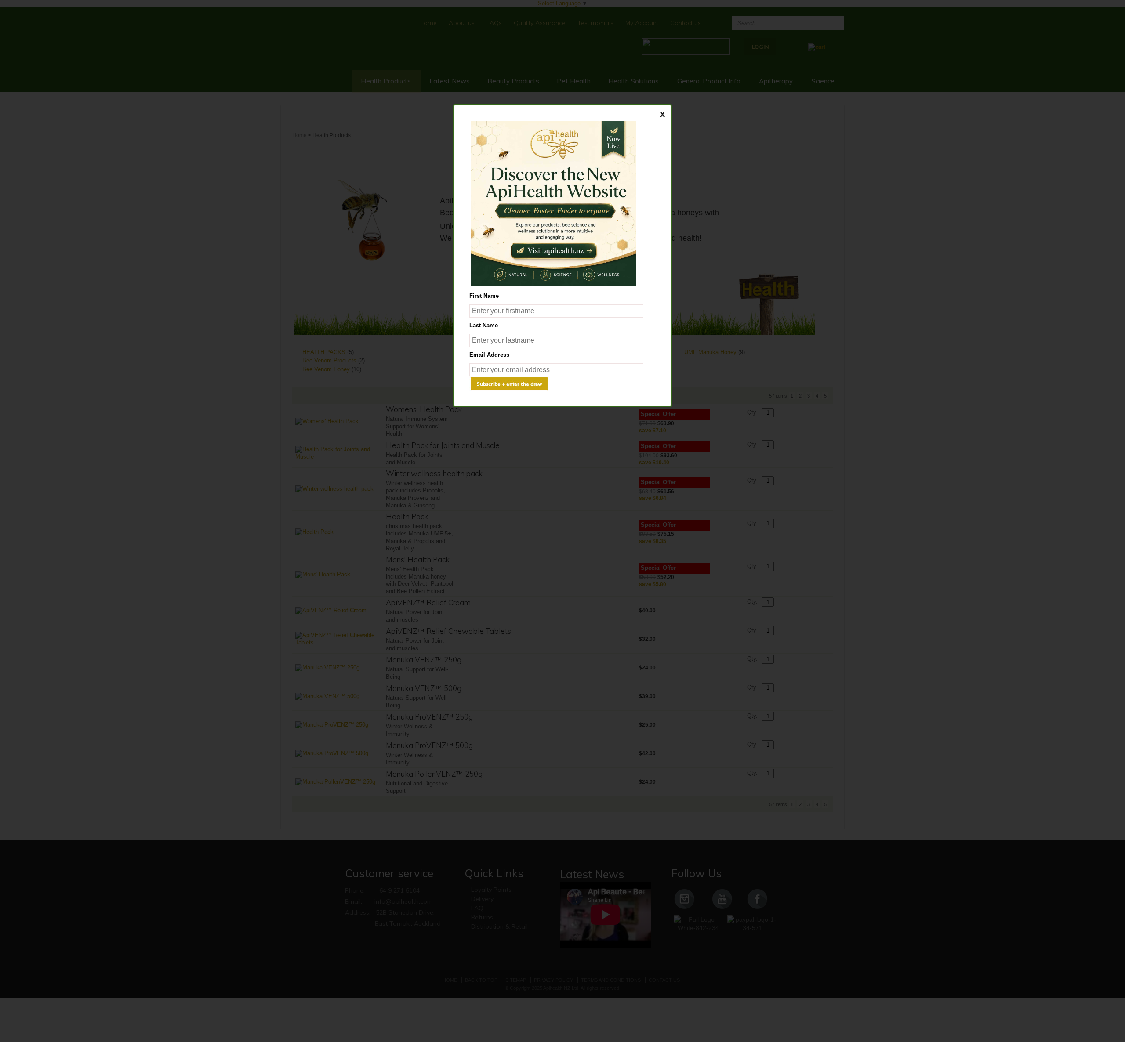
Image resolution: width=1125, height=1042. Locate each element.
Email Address (489, 354)
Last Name (483, 325)
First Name (484, 296)
